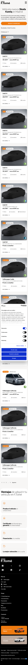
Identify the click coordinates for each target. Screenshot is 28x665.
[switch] (25, 332)
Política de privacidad (12, 650)
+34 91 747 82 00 (5, 618)
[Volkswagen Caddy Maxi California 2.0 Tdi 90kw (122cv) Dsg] (14, 267)
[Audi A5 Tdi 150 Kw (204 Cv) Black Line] (14, 193)
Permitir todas (14, 349)
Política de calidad (5, 652)
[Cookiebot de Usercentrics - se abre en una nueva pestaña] (21, 306)
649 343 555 (4, 622)
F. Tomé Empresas (5, 596)
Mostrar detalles (20, 345)
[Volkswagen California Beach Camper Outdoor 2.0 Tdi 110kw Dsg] (14, 379)
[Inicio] (5, 2)
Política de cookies (22, 650)
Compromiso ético (14, 652)
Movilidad (3, 607)
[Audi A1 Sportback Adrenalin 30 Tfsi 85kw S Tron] (14, 44)
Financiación (4, 600)
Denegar (14, 358)
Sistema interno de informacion (8, 655)
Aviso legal (3, 650)
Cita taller (3, 589)
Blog (2, 605)
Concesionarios (5, 598)
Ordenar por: (4, 32)
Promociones (4, 610)
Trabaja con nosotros (6, 603)
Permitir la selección (14, 354)
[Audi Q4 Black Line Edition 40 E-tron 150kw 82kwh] (14, 230)
